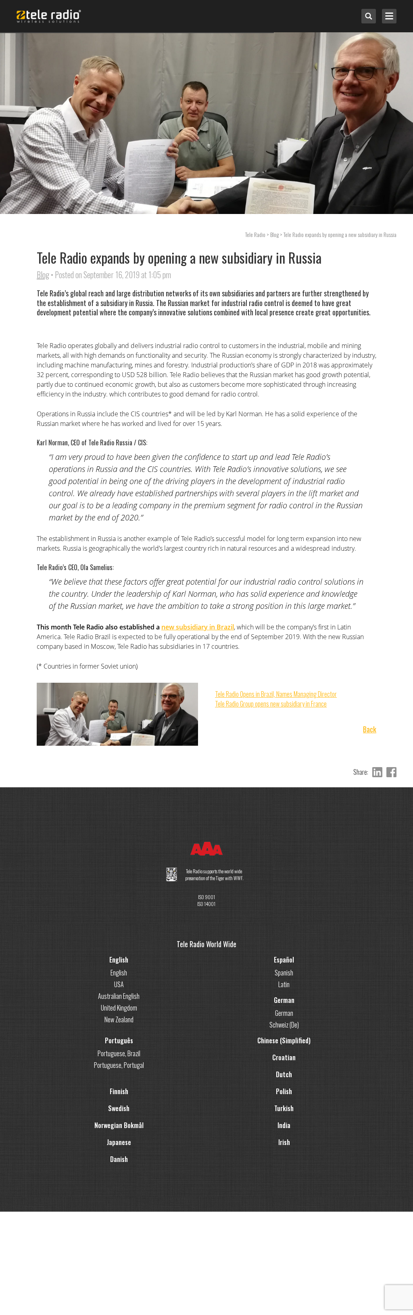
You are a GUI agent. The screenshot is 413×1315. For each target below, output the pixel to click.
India (283, 1125)
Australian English (119, 996)
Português (119, 1040)
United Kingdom (119, 1008)
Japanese (119, 1142)
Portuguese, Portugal (119, 1065)
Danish (119, 1159)
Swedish (118, 1108)
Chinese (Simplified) (284, 1040)
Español (284, 960)
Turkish (284, 1108)
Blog (43, 274)
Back (369, 729)
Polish (284, 1091)
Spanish (284, 972)
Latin (284, 984)
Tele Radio (255, 234)
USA (119, 984)
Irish (284, 1142)
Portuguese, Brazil (119, 1053)
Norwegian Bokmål (119, 1125)
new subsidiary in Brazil (197, 627)
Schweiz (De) (284, 1025)
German (284, 1000)
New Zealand (118, 1019)
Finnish (119, 1091)
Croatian (284, 1057)
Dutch (284, 1074)
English (118, 960)
